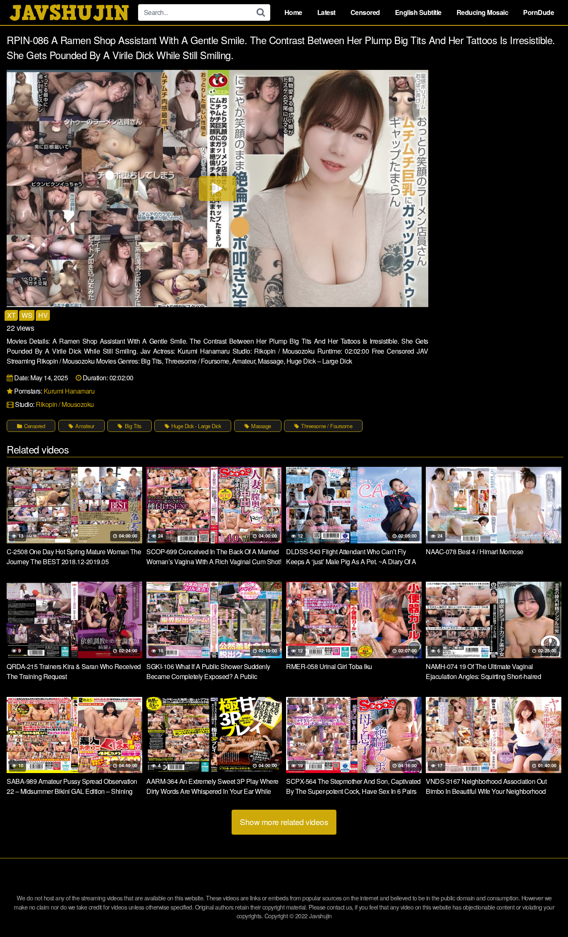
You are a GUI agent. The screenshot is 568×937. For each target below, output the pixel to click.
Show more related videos (284, 821)
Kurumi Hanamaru (69, 391)
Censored (365, 12)
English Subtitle (418, 12)
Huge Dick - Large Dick (195, 426)
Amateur (84, 426)
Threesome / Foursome (326, 426)
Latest (326, 12)
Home (293, 12)
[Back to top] (545, 910)
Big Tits (132, 426)
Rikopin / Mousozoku (65, 404)
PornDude (538, 12)
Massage (260, 426)
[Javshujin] (69, 12)
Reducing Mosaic (483, 12)
